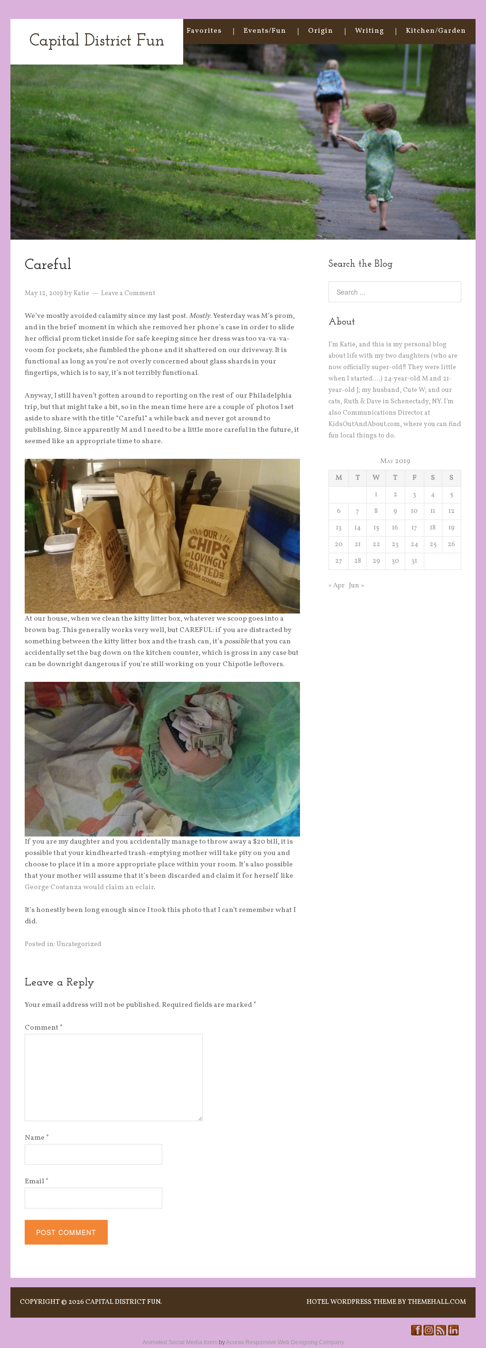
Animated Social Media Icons (179, 1342)
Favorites (204, 31)
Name (37, 1138)
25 (433, 544)
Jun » (356, 585)
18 (433, 527)
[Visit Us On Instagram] (428, 1334)
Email (37, 1182)
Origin (320, 31)
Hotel (318, 1302)
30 (395, 561)
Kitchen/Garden (436, 31)
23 (395, 544)
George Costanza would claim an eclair (89, 887)
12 (452, 511)
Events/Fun (264, 31)
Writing (369, 31)
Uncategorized (79, 944)
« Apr (336, 585)
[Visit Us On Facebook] (416, 1334)
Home (154, 31)
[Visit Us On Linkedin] (453, 1334)
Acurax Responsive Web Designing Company (285, 1342)
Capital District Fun (96, 41)
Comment (44, 1028)
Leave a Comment (128, 293)
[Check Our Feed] (441, 1334)
